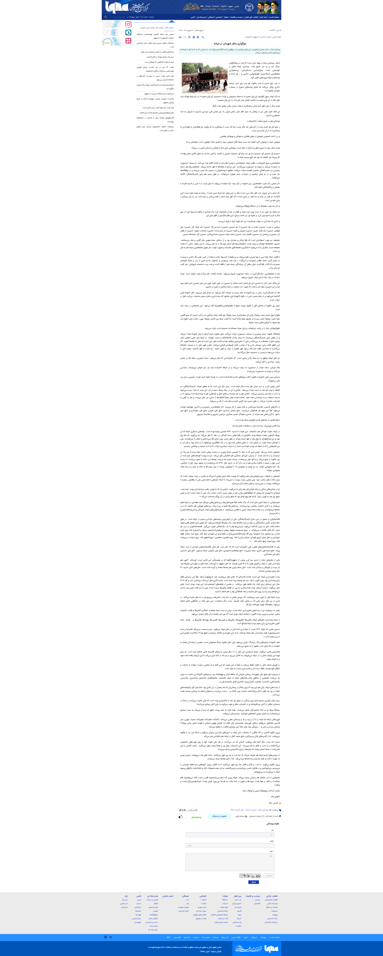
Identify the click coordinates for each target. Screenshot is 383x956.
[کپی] (203, 37)
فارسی (236, 6)
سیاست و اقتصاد (236, 17)
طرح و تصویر (153, 907)
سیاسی (257, 899)
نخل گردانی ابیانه (237, 810)
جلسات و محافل (272, 907)
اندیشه (225, 903)
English (224, 6)
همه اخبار (263, 17)
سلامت (203, 903)
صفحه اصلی (276, 37)
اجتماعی (219, 17)
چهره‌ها (275, 914)
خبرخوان (254, 937)
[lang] (201, 6)
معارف (226, 17)
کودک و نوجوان (200, 918)
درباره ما (151, 17)
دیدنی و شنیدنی (152, 922)
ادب (187, 899)
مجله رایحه (154, 926)
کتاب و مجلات (223, 918)
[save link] (189, 37)
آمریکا (239, 918)
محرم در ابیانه (251, 810)
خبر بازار (125, 899)
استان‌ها (138, 911)
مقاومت (238, 926)
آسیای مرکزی (236, 903)
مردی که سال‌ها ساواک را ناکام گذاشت (160, 57)
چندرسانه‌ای (237, 922)
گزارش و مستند (152, 899)
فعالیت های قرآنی (251, 17)
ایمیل (272, 841)
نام (273, 830)
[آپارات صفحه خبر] (117, 41)
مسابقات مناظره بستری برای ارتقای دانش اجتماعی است (155, 45)
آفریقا (239, 911)
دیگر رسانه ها (153, 929)
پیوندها (132, 17)
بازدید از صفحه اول (272, 816)
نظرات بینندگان (272, 824)
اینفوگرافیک (154, 914)
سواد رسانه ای (201, 911)
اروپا (239, 914)
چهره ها (138, 914)
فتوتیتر (155, 911)
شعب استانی (265, 37)
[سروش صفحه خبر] (117, 32)
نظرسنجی (177, 937)
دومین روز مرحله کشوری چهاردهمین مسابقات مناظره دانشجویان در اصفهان (155, 36)
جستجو (187, 937)
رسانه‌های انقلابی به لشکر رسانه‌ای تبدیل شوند (157, 51)
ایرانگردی (137, 907)
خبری (139, 899)
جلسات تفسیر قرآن (221, 922)
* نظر (272, 851)
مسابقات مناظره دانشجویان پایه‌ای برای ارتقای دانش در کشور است (155, 128)
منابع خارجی (136, 918)
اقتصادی (257, 903)
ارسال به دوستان (255, 816)
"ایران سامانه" (205, 951)
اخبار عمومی (201, 907)
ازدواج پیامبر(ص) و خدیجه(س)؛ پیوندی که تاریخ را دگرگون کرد (155, 86)
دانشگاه (225, 899)
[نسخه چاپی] (180, 37)
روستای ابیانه (263, 810)
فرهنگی (211, 17)
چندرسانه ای (201, 17)
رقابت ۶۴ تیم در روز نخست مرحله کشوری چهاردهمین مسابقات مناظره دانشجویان (155, 69)
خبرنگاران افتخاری (271, 922)
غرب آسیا (238, 899)
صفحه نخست (274, 17)
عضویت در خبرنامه (219, 816)
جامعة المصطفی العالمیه (219, 914)
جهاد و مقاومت (183, 907)
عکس (193, 17)
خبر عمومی (124, 903)
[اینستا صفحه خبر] (117, 24)
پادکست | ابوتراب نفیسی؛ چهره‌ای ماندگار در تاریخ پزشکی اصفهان (155, 100)
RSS (168, 937)
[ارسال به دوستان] (185, 37)
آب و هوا (225, 937)
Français (215, 6)
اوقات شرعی (235, 937)
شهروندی (137, 922)
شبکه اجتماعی (272, 918)
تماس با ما (144, 17)
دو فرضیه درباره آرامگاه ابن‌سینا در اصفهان (159, 93)
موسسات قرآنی (272, 903)
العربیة (230, 6)
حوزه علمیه (224, 907)
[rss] (111, 936)
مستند (138, 903)
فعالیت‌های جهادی (199, 914)
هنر (187, 903)
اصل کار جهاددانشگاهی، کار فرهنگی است (159, 62)
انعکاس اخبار (153, 918)
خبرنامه (215, 937)
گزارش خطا (273, 803)
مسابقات (274, 911)
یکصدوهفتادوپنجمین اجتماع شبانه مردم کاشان (157, 112)
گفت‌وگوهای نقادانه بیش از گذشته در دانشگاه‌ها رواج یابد (155, 119)
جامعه (204, 899)
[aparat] (105, 938)
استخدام (124, 907)
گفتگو (156, 903)
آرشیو (137, 17)
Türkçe (208, 6)
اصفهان (255, 37)
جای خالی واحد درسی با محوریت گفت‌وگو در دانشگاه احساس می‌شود (155, 78)
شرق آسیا (238, 907)
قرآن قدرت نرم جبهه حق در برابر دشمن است (158, 107)
